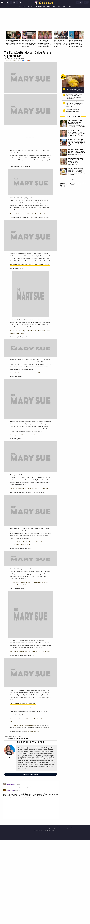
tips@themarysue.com (32, 731)
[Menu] (2, 2)
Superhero (19, 736)
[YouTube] (20, 3)
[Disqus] (31, 799)
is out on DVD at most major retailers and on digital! (29, 488)
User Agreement (55, 828)
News (20, 6)
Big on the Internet (40, 6)
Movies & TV (26, 6)
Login (86, 2)
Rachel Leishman (8, 58)
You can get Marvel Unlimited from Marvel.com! (24, 435)
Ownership (47, 830)
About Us (22, 828)
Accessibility (47, 828)
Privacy (32, 828)
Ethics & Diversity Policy (65, 828)
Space (54, 6)
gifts (15, 736)
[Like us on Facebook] (11, 3)
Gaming (59, 6)
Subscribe (79, 2)
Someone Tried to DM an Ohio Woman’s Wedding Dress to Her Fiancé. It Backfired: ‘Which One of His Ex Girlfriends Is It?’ (13, 43)
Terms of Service (39, 828)
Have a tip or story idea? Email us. (74, 183)
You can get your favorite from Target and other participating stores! (30, 264)
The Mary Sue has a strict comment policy (25, 725)
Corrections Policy (76, 828)
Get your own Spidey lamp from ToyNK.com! (23, 703)
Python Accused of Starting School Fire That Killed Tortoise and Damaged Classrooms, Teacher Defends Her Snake (74, 89)
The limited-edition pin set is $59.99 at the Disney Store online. (28, 214)
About (64, 6)
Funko (12, 736)
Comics (49, 6)
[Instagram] (14, 3)
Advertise (27, 828)
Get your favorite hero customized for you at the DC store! (26, 373)
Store (69, 6)
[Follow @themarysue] (8, 3)
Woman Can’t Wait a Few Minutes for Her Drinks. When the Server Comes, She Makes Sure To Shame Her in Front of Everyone (60, 43)
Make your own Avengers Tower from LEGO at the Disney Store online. (30, 651)
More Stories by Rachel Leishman (30, 774)
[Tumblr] (17, 3)
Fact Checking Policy (38, 830)
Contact (52, 830)
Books (32, 6)
